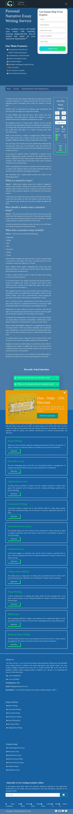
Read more (14, 451)
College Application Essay (16, 748)
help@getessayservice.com (19, 686)
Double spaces (57, 130)
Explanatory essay (14, 770)
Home (9, 89)
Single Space (64, 130)
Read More (14, 644)
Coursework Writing (14, 709)
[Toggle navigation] (66, 4)
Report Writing (12, 705)
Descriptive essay (13, 751)
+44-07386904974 (15, 676)
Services (16, 89)
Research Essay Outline (15, 759)
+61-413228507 (14, 679)
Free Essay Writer (13, 724)
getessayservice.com (24, 811)
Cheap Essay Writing (14, 717)
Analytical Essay (13, 766)
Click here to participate (47, 416)
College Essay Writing (15, 728)
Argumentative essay (14, 755)
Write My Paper (60, 148)
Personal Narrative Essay (16, 762)
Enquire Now (52, 49)
